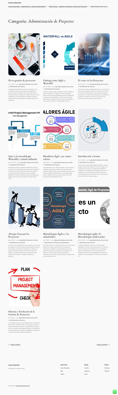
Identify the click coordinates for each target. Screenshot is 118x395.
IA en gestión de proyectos (21, 80)
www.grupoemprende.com (23, 385)
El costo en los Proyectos (90, 80)
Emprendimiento (64, 242)
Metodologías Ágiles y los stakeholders (56, 235)
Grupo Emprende (14, 3)
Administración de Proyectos (17, 86)
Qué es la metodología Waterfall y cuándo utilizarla (22, 158)
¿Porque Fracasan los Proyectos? (18, 235)
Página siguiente (103, 344)
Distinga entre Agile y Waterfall (54, 82)
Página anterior (14, 344)
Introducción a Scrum (89, 156)
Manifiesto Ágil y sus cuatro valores (57, 158)
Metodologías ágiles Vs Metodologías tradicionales (91, 235)
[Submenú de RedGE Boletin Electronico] (108, 6)
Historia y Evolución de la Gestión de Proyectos (21, 313)
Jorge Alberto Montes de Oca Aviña (28, 84)
